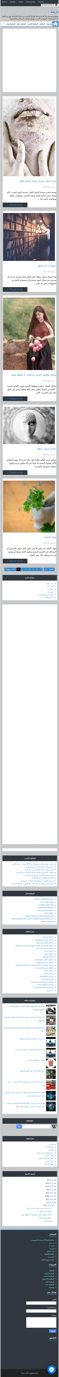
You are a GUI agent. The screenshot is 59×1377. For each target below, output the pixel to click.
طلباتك (51, 589)
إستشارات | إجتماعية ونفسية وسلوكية (32, 1039)
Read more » (15, 204)
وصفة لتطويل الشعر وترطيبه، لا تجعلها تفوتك (33, 374)
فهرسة (52, 1248)
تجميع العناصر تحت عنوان (45, 1153)
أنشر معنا (50, 586)
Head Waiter (49, 913)
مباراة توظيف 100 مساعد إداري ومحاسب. (39, 867)
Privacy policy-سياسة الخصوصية (42, 1240)
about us (41, 2)
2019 (51, 1203)
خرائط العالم (49, 597)
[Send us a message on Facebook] (51, 1369)
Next (51, 569)
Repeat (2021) (48, 937)
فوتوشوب (50, 592)
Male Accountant (47, 922)
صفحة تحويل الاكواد (47, 1260)
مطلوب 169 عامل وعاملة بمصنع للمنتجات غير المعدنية (35, 872)
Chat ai (4, 2)
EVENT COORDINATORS (44, 899)
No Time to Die (48, 979)
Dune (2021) (49, 954)
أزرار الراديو (50, 1161)
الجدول (51, 1150)
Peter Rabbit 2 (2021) (46, 985)
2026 (51, 1180)
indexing (12, 2)
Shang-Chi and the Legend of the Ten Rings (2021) (35, 946)
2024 (51, 1186)
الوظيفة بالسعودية (48, 1279)
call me (21, 2)
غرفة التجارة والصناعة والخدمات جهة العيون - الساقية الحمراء (33, 884)
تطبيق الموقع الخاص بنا (46, 595)
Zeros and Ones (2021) (45, 943)
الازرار (51, 1144)
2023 (51, 1190)
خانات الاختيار (49, 1147)
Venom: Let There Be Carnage (42, 982)
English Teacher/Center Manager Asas (39, 916)
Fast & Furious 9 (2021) (45, 948)
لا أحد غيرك (50, 990)
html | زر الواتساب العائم (36, 1060)
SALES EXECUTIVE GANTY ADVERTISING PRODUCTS (32, 919)
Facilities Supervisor (46, 905)
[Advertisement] (29, 60)
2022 (51, 1193)
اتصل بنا (51, 1246)
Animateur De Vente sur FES (43, 878)
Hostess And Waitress (45, 908)
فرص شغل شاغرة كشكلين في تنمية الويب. (39, 870)
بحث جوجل (50, 583)
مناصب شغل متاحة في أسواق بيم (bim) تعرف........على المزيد (33, 864)
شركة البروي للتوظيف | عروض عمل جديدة (30, 1049)
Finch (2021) (49, 951)
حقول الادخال (49, 1164)
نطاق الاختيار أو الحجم (46, 1158)
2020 (51, 1199)
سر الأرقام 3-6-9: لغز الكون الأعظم (32, 1071)
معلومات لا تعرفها (47, 265)
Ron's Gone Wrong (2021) (44, 988)
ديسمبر (48, 1205)
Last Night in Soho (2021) (44, 940)
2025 (51, 1183)
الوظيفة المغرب (32, 24)
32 (46, 569)
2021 (51, 1196)
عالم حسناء (25, 1373)
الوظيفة (42, 24)
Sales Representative (46, 910)
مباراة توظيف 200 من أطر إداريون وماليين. (39, 875)
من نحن (51, 1243)
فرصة (54, 11)
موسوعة (49, 24)
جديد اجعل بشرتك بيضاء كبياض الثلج (38, 181)
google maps (49, 1254)
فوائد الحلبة (50, 537)
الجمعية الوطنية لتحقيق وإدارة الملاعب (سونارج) (37, 881)
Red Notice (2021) (47, 976)
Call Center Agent (47, 902)
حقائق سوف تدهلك (46, 448)
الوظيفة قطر (21, 24)
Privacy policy (30, 2)
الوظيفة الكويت (49, 1273)
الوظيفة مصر (10, 24)
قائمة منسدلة (49, 1156)
